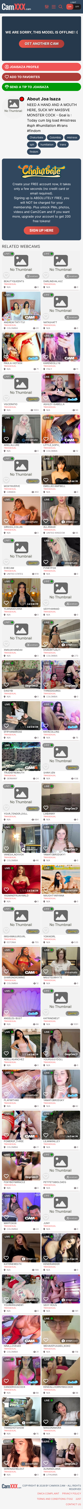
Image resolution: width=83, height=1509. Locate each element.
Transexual (10, 284)
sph (32, 144)
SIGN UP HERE (41, 230)
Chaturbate (36, 137)
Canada (11, 492)
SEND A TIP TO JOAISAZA (29, 87)
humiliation (47, 144)
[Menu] (54, 6)
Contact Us (73, 1504)
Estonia (11, 942)
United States (15, 573)
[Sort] (47, 7)
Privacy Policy (71, 1493)
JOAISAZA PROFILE (24, 67)
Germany (12, 778)
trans (63, 144)
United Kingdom (55, 532)
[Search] (61, 7)
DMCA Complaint (48, 1493)
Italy (49, 369)
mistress (72, 137)
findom (34, 151)
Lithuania (51, 1474)
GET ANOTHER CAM (41, 44)
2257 (78, 1498)
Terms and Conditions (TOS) (55, 1498)
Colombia (55, 137)
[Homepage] (16, 6)
